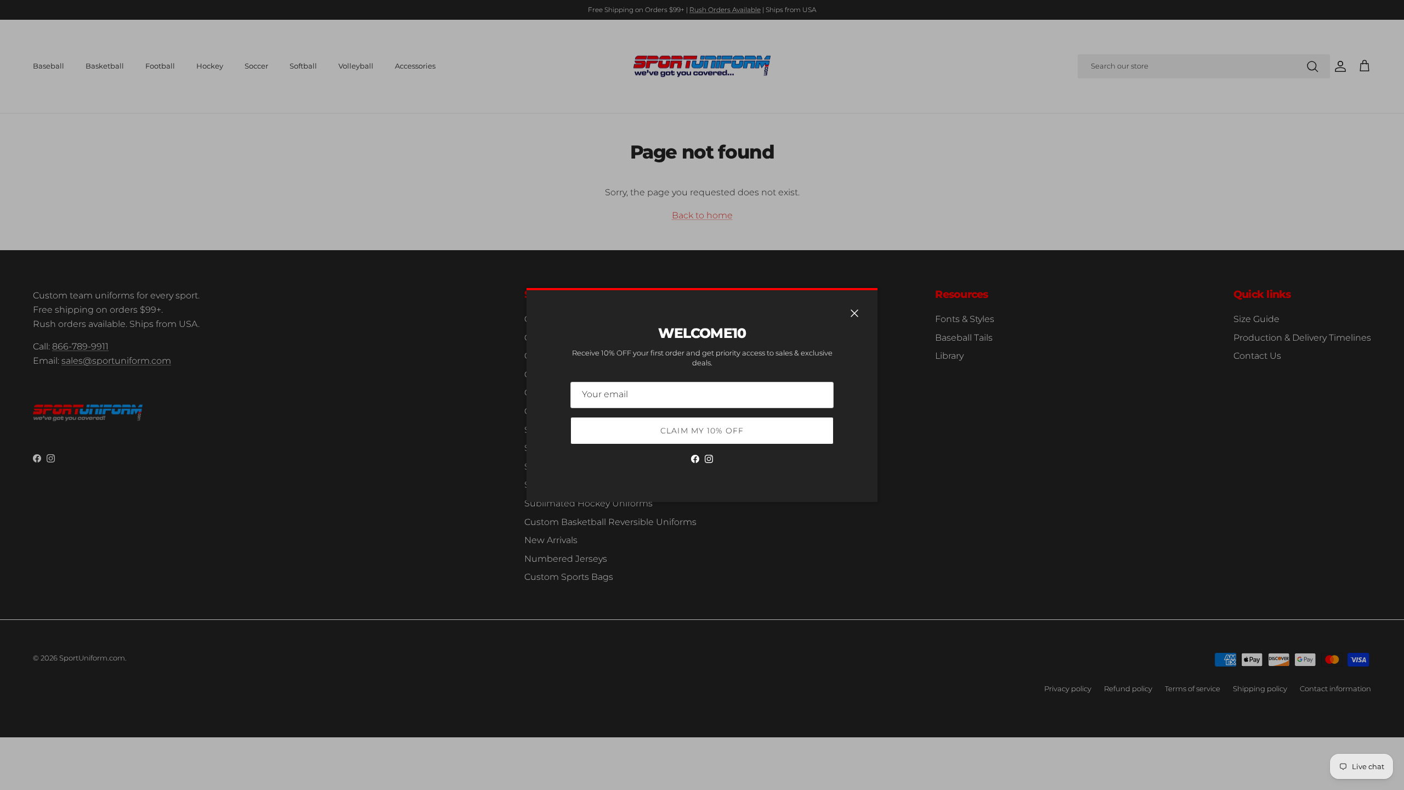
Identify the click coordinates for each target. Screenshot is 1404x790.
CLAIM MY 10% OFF (702, 431)
